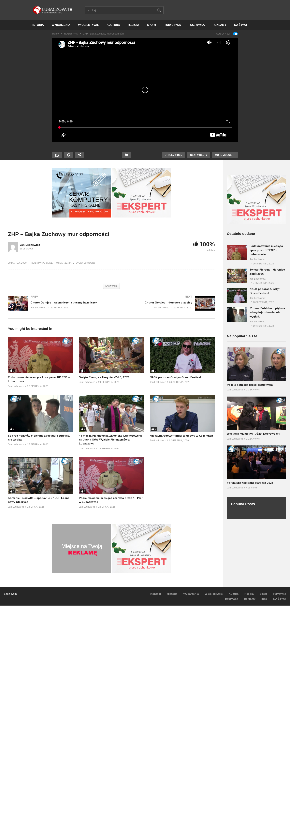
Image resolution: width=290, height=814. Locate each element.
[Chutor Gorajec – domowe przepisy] (165, 307)
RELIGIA (133, 24)
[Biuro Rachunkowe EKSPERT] (141, 216)
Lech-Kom (10, 593)
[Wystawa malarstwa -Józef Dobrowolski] (256, 413)
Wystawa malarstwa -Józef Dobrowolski (253, 433)
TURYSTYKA (172, 24)
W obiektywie (214, 593)
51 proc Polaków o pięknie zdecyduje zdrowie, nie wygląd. (267, 312)
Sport (263, 593)
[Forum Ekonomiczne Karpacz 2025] (256, 462)
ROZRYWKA (197, 24)
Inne (264, 598)
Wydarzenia (191, 593)
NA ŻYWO (240, 24)
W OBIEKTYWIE (88, 24)
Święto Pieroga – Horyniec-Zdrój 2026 (104, 377)
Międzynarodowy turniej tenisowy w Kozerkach (181, 435)
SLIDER (50, 262)
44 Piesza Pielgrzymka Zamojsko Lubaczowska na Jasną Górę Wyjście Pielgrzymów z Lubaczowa (110, 439)
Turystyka (279, 593)
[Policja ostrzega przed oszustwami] (256, 364)
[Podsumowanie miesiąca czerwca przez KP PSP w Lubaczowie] (111, 475)
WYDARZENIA (61, 24)
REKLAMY (219, 24)
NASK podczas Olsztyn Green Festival (175, 377)
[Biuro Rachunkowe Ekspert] (256, 223)
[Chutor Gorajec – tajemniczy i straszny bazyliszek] (58, 307)
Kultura (234, 593)
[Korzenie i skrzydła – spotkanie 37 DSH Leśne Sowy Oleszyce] (40, 475)
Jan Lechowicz (30, 244)
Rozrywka (231, 598)
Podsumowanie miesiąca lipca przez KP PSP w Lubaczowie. (266, 250)
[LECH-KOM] (81, 216)
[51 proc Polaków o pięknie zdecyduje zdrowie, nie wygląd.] (40, 413)
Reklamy (249, 598)
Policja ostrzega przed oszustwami (250, 384)
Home (55, 33)
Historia (172, 593)
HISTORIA (37, 24)
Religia (249, 593)
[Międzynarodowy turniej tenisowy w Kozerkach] (182, 413)
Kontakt (155, 593)
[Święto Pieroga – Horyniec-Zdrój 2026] (111, 355)
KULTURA (113, 24)
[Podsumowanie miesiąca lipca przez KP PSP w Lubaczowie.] (40, 355)
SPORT (151, 24)
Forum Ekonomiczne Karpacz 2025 (250, 482)
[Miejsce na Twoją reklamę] (81, 572)
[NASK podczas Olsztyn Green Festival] (182, 355)
